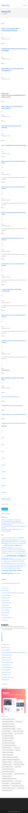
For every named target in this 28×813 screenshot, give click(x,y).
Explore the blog (4, 504)
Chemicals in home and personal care (11, 759)
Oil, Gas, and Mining (5, 610)
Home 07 (5, 13)
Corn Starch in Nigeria (19, 764)
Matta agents (17, 566)
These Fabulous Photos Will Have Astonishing (12, 405)
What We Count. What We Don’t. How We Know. (11, 519)
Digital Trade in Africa (5, 597)
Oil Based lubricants (16, 783)
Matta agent (11, 566)
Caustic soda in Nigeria (7, 750)
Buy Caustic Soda (18, 543)
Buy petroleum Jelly (13, 549)
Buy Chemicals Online (7, 740)
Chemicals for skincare (7, 754)
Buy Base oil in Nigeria (10, 543)
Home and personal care (8, 769)
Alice (2, 37)
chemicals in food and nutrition (11, 553)
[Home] (1, 13)
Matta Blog (5, 5)
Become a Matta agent (18, 731)
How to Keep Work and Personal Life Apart (14, 145)
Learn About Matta (5, 605)
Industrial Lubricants (5, 564)
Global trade (15, 561)
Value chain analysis (16, 573)
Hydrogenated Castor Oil (13, 563)
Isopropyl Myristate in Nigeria (21, 564)
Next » (2, 368)
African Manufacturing (16, 537)
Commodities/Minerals (6, 595)
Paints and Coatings (5, 612)
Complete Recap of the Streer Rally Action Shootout (13, 423)
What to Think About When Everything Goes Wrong (10, 29)
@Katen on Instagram (5, 498)
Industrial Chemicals (21, 563)
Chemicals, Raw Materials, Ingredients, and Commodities (12, 592)
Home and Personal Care (6, 602)
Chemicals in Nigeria (16, 555)
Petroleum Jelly (8, 568)
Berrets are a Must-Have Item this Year (10, 396)
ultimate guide (6, 573)
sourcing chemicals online (11, 570)
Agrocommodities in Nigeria (7, 541)
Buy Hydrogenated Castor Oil (9, 745)
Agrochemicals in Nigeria (10, 540)
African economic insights (6, 537)
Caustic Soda (20, 549)
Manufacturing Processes (6, 607)
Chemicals (9, 551)
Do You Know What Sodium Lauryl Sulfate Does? (11, 521)
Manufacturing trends (5, 566)
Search (5, 509)
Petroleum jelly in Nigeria (15, 568)
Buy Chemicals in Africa (7, 735)
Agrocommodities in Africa (21, 540)
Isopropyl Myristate (12, 564)
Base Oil (14, 541)
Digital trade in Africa (8, 561)
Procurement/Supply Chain (6, 617)
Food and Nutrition (5, 600)
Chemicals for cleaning (15, 551)
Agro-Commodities (5, 590)
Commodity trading (17, 559)
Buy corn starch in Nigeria (16, 547)
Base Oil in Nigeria (19, 541)
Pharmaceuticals (4, 615)
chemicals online (7, 559)
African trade (18, 721)
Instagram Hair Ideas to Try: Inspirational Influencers (13, 414)
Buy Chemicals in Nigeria (12, 545)
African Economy (4, 588)
